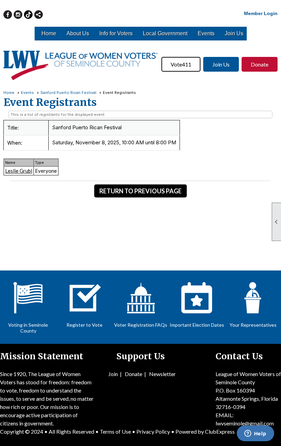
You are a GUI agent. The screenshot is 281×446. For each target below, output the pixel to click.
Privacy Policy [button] (153, 431)
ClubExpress (220, 431)
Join (113, 374)
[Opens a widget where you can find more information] (255, 434)
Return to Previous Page (140, 191)
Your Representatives (253, 325)
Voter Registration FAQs (140, 325)
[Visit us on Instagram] (18, 14)
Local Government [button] (165, 33)
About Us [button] (77, 33)
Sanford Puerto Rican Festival (68, 92)
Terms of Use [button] (116, 431)
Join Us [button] (234, 33)
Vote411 (181, 64)
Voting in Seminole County (28, 328)
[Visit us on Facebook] (7, 14)
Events (206, 33)
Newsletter (162, 374)
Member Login (261, 13)
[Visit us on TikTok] (28, 14)
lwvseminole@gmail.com (245, 423)
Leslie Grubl (18, 171)
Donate (259, 64)
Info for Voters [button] (116, 33)
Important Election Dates (197, 325)
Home (48, 33)
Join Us (221, 64)
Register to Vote (84, 325)
